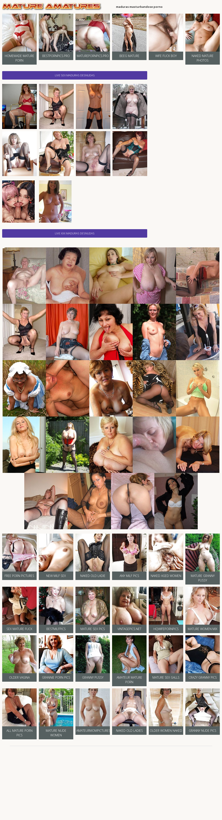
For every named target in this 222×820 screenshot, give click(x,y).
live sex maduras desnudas (75, 75)
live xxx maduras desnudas (75, 233)
